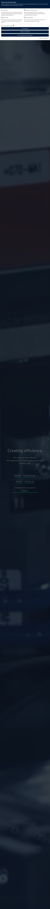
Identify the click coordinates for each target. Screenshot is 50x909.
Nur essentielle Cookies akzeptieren (25, 35)
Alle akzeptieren (25, 28)
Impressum (41, 38)
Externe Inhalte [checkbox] (29, 17)
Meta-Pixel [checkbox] (5, 17)
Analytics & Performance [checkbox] (31, 10)
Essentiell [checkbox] (5, 10)
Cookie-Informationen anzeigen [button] (7, 25)
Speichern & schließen (25, 31)
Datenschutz (46, 38)
